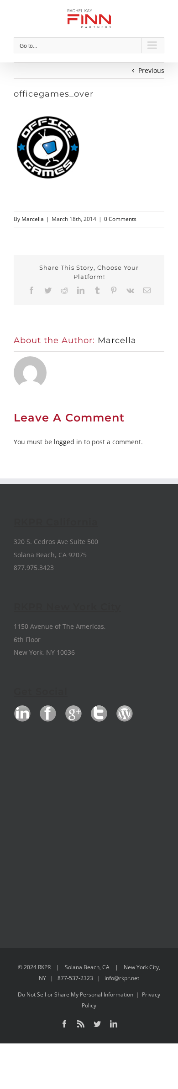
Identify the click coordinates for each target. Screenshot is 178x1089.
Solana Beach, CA (87, 967)
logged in (68, 441)
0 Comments (120, 219)
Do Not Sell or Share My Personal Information (75, 994)
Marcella (32, 219)
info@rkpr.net (122, 978)
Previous (151, 70)
